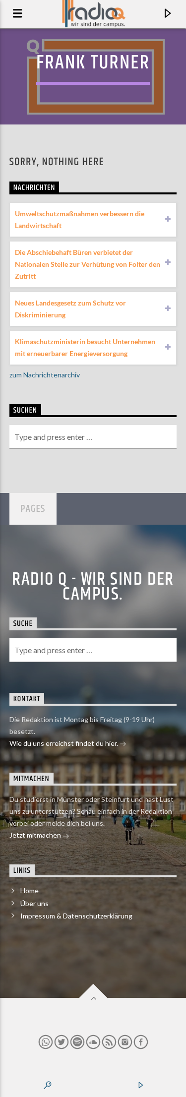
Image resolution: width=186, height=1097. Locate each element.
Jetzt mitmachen (35, 835)
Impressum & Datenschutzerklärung (76, 916)
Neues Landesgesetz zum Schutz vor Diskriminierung (70, 309)
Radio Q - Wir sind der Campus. (93, 587)
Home (29, 890)
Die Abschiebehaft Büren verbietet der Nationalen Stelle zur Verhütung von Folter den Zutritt (87, 264)
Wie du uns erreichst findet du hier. (64, 743)
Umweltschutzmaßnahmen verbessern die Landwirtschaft (79, 219)
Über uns (34, 903)
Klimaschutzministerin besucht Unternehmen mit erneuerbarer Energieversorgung (85, 347)
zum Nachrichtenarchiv (44, 374)
